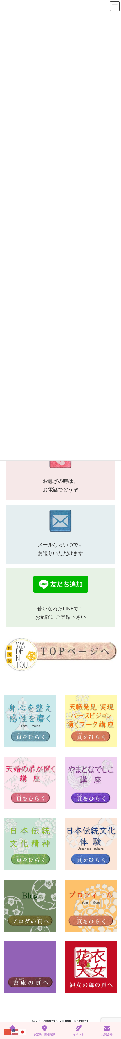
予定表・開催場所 (44, 1034)
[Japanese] (22, 1031)
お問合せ (107, 1034)
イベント (78, 1034)
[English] (15, 1031)
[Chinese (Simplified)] (8, 1031)
